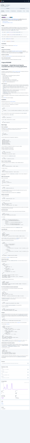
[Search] (26, 1)
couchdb (2, 5)
